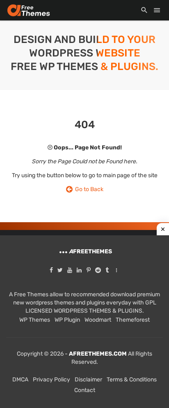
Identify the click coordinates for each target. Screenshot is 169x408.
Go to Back (88, 189)
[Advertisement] (84, 321)
